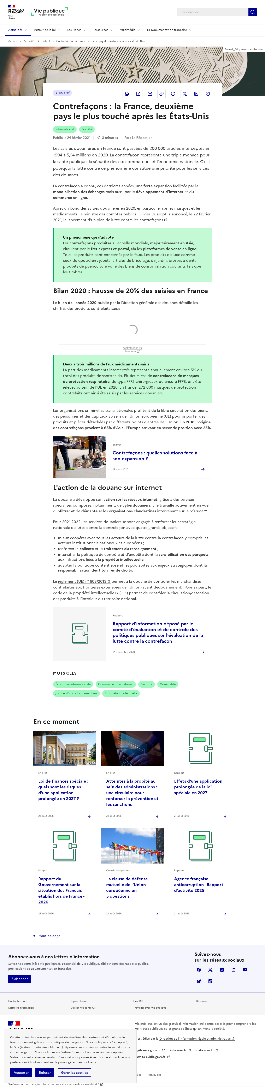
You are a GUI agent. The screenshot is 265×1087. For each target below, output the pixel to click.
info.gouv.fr (178, 1050)
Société (87, 129)
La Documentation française (167, 30)
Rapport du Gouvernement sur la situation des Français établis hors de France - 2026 (61, 890)
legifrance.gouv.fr (148, 1050)
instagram (222, 970)
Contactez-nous (17, 1001)
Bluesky (199, 981)
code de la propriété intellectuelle (83, 593)
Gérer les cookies (74, 1072)
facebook (199, 970)
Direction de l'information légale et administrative (195, 1039)
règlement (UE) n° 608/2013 (82, 581)
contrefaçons (130, 348)
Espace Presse (79, 1001)
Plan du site (154, 1075)
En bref (64, 93)
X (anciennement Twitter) (210, 970)
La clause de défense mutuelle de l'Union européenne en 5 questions (127, 887)
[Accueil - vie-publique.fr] (49, 12)
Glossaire (201, 1001)
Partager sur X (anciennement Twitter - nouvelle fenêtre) (185, 94)
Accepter (21, 1072)
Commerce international (115, 684)
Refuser (45, 1072)
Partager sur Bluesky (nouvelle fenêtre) (208, 94)
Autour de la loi (45, 30)
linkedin (233, 970)
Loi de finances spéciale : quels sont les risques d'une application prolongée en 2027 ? (63, 790)
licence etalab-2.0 (88, 1084)
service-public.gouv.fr (150, 1057)
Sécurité (146, 684)
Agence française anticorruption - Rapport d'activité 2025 (198, 885)
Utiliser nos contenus (83, 1008)
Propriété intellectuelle (121, 693)
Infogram (130, 351)
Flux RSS (138, 1001)
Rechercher (252, 12)
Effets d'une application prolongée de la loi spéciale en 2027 (198, 787)
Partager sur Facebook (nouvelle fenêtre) (173, 94)
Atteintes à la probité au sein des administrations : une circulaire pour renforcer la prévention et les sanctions (132, 792)
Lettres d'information (21, 1008)
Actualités (15, 30)
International (64, 129)
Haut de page (49, 935)
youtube (245, 970)
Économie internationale (73, 684)
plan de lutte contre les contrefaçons (130, 220)
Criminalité (168, 684)
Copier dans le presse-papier (161, 94)
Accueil (12, 41)
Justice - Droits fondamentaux (76, 693)
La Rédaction (142, 137)
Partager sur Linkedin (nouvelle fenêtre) (196, 94)
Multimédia (127, 30)
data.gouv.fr (205, 1050)
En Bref (46, 41)
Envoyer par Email (150, 94)
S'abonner (20, 978)
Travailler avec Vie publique (149, 1008)
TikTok (210, 981)
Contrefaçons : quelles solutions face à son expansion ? (155, 455)
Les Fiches (74, 30)
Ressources (100, 30)
